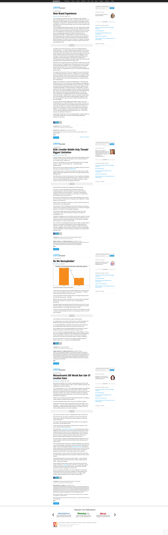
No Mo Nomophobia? (99, 30)
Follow (112, 1)
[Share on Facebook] (54, 122)
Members (83, 1)
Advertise (107, 1)
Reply (54, 134)
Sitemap (83, 522)
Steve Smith (56, 16)
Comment (56, 137)
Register (101, 1)
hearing (65, 464)
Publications (67, 1)
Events (73, 1)
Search (92, 1)
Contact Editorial (73, 522)
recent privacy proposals (68, 429)
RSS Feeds (79, 522)
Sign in (96, 1)
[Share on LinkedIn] (57, 122)
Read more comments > (85, 137)
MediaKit (67, 522)
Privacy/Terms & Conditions (91, 522)
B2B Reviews (73, 169)
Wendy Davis (57, 381)
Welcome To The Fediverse (101, 36)
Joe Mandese (57, 263)
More (88, 1)
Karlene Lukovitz (57, 155)
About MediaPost (62, 522)
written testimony (76, 446)
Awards (77, 1)
